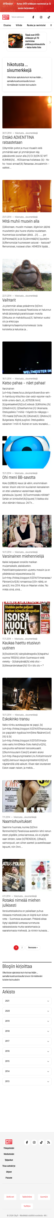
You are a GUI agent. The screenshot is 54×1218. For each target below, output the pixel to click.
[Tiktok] (49, 17)
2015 (7, 1061)
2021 (7, 1001)
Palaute (9, 1178)
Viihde (19, 25)
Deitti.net (10, 1197)
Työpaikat (9, 1160)
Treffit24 (27, 1206)
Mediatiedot (9, 1154)
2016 (7, 1051)
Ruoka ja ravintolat (36, 25)
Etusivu (7, 25)
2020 (7, 1011)
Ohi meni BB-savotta (18, 478)
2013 (7, 1081)
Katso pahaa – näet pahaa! (23, 383)
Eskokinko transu (16, 719)
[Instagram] (41, 17)
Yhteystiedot (9, 1148)
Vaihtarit (9, 300)
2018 (7, 1031)
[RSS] (49, 1142)
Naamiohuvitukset (17, 822)
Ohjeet (9, 1172)
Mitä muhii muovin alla (20, 221)
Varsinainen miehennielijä (23, 556)
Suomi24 (44, 1197)
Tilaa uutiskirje (8, 1166)
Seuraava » (33, 947)
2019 (7, 1021)
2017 (7, 1041)
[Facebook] (33, 17)
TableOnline (27, 1197)
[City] (9, 1141)
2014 (7, 1071)
